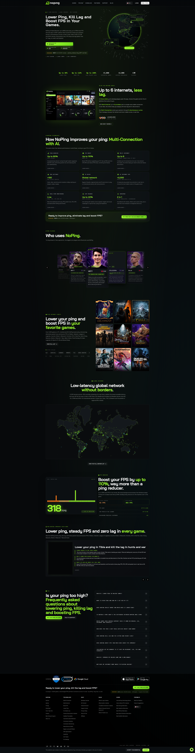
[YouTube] (57, 746)
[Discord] (61, 746)
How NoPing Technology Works (123, 700)
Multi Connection (67, 700)
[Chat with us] (191, 749)
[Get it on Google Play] (142, 679)
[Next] (147, 267)
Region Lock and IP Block (69, 729)
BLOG (111, 3)
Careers (47, 713)
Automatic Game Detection (69, 718)
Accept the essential (133, 750)
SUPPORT (105, 3)
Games (47, 703)
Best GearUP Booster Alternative (123, 713)
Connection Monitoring (68, 724)
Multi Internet (66, 703)
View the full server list (97, 463)
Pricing (47, 705)
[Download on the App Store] (128, 679)
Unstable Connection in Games (106, 705)
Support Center (84, 708)
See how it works (105, 124)
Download (48, 708)
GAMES (74, 3)
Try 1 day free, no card (54, 617)
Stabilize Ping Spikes (68, 716)
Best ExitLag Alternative (121, 705)
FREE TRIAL (145, 3)
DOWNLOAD (88, 3)
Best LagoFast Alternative (122, 708)
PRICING (80, 3)
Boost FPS (65, 705)
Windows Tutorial (85, 700)
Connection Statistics (68, 721)
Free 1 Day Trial (49, 711)
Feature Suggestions (138, 703)
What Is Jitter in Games (104, 703)
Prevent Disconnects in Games (70, 713)
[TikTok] (47, 746)
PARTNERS (97, 3)
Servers (47, 700)
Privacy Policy (84, 711)
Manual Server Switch (68, 726)
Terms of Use (84, 713)
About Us (48, 718)
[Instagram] (50, 746)
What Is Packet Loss (103, 712)
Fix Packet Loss (66, 711)
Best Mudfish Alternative (122, 716)
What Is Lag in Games (103, 700)
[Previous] (47, 267)
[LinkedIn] (68, 746)
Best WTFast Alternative (121, 711)
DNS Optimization (67, 731)
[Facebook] (64, 746)
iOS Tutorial (83, 703)
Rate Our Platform (138, 700)
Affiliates (83, 716)
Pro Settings (66, 739)
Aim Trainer (65, 736)
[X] (54, 746)
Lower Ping (65, 708)
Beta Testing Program (51, 716)
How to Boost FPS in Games (122, 703)
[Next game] (147, 579)
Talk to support (70, 617)
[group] (97, 267)
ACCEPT (146, 750)
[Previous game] (143, 579)
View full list (51, 344)
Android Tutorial (84, 705)
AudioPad (65, 734)
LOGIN (136, 3)
